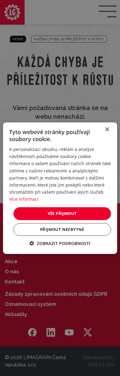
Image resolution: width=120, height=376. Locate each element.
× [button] (107, 129)
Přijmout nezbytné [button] (62, 229)
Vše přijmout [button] (62, 213)
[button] (60, 243)
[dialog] (60, 188)
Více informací (23, 199)
